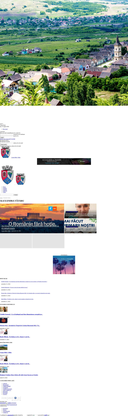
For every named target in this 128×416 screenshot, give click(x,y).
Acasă (1, 198)
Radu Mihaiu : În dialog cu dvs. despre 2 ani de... (15, 337)
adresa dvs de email (18, 143)
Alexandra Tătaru (72, 212)
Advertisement (6, 411)
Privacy (5, 410)
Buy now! (5, 129)
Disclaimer (5, 408)
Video (4, 192)
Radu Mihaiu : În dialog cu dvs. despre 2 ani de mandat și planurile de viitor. (17, 299)
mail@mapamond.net (12, 404)
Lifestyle (5, 190)
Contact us (5, 412)
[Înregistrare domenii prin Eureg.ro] (35, 415)
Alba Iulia (5, 223)
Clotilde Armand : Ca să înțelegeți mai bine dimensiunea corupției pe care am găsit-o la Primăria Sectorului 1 (24, 281)
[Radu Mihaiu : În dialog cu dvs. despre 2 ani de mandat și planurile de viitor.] (3, 334)
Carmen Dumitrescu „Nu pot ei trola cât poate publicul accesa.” (14, 287)
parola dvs (16, 136)
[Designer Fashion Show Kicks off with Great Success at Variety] (3, 372)
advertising (8, 403)
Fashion (5, 188)
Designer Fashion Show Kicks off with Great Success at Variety (19, 375)
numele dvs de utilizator (19, 134)
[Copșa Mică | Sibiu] (3, 349)
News (4, 186)
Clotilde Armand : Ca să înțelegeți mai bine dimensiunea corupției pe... (21, 314)
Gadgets (5, 189)
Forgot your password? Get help (7, 139)
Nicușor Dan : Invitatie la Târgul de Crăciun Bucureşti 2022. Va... (20, 325)
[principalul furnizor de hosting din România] (25, 415)
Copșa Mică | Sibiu (5, 352)
